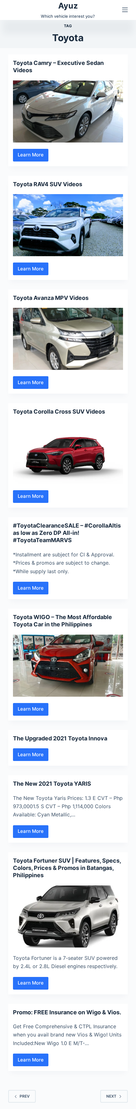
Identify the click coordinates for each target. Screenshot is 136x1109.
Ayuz (68, 5)
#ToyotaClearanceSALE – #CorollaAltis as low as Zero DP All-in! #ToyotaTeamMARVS (67, 533)
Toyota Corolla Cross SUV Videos (59, 411)
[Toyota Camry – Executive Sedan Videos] (68, 111)
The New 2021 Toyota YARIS (52, 783)
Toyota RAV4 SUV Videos (47, 184)
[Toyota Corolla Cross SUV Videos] (68, 453)
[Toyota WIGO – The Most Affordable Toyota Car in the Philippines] (68, 666)
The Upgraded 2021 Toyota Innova (60, 738)
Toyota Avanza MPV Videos (51, 298)
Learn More (33, 156)
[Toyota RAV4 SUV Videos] (68, 225)
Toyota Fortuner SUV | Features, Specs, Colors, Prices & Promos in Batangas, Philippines (67, 868)
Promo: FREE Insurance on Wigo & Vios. (67, 1012)
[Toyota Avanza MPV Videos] (68, 339)
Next (111, 1096)
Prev (25, 1096)
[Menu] (125, 10)
